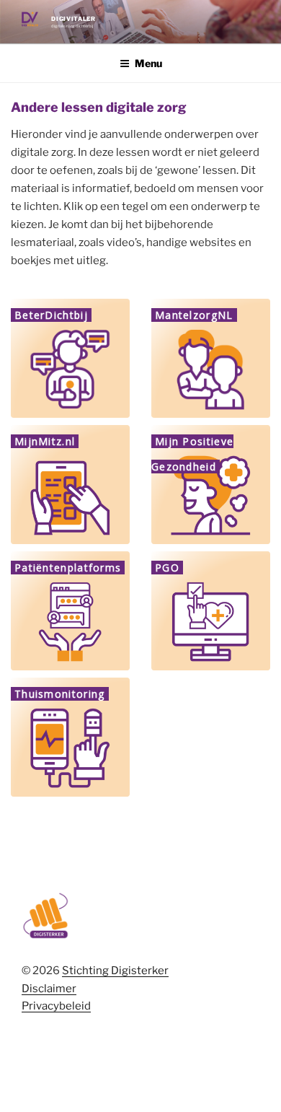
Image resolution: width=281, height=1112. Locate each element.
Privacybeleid (56, 1005)
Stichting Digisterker (115, 970)
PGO (167, 567)
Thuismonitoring (59, 694)
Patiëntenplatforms (67, 567)
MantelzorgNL (194, 315)
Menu (148, 63)
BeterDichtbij (51, 315)
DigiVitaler (73, 18)
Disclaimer (49, 988)
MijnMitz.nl (44, 441)
